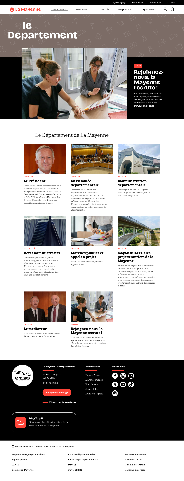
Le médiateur (35, 328)
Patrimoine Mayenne (135, 454)
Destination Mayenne (23, 470)
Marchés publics (94, 379)
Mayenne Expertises (134, 470)
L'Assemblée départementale (85, 182)
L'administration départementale (132, 182)
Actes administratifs (42, 252)
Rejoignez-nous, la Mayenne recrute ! (87, 330)
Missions (81, 9)
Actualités (102, 9)
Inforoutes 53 (155, 2)
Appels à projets (120, 2)
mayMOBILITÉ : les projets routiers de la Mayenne (135, 256)
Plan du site (91, 384)
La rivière (170, 2)
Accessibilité (92, 389)
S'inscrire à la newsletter (62, 402)
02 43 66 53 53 (50, 383)
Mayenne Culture (133, 459)
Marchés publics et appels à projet (87, 254)
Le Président (35, 180)
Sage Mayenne (19, 459)
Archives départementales (81, 454)
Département (59, 9)
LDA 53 (15, 464)
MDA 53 (72, 464)
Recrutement (138, 2)
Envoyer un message (57, 392)
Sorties (148, 9)
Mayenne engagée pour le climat (28, 454)
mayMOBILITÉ (75, 470)
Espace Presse (92, 375)
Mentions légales (94, 393)
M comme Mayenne (134, 464)
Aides (124, 9)
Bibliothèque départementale (83, 459)
